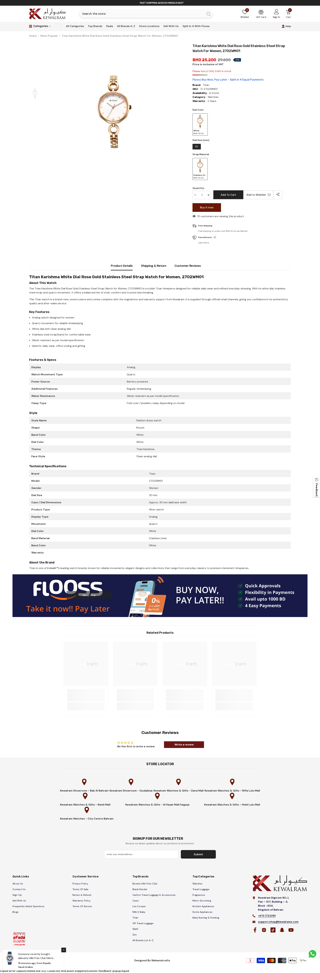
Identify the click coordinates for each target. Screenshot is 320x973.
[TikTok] (160, 505)
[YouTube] (173, 505)
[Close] (198, 447)
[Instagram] (153, 505)
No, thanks (162, 514)
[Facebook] (146, 505)
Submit (160, 491)
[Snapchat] (167, 505)
